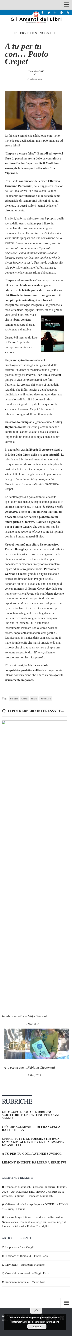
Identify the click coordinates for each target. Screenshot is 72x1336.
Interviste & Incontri (34, 33)
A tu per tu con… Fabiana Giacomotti (29, 1067)
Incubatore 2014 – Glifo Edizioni (24, 1016)
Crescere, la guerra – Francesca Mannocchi (28, 1196)
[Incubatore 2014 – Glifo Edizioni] (34, 864)
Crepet (24, 698)
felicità (34, 698)
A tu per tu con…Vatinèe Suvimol (32, 1153)
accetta (37, 1326)
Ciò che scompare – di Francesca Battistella (31, 1128)
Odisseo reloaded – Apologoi (23, 1204)
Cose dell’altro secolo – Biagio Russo (27, 1273)
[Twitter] (48, 12)
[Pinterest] (61, 12)
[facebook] (42, 12)
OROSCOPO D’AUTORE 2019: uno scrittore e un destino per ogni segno (30, 1115)
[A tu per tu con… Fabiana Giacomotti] (36, 1044)
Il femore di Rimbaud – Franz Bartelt (27, 1256)
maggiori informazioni (47, 1321)
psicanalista (46, 698)
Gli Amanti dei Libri (36, 17)
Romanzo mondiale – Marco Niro (25, 1282)
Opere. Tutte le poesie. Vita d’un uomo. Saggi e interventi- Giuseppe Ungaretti (33, 1141)
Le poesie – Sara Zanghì (19, 1247)
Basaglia (14, 698)
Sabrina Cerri (36, 79)
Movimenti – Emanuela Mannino (25, 1264)
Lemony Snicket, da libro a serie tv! (34, 1162)
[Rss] (67, 12)
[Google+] (55, 12)
